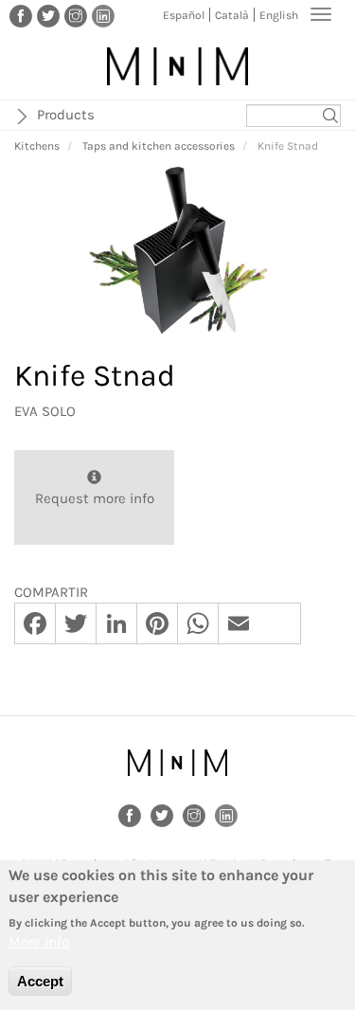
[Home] (177, 66)
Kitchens (37, 146)
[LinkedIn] (103, 15)
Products (66, 114)
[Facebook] (20, 15)
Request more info (94, 498)
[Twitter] (48, 15)
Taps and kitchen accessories (158, 146)
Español (183, 15)
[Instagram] (75, 15)
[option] (177, 250)
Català (232, 15)
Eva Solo (45, 411)
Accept (40, 981)
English (278, 15)
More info (39, 941)
